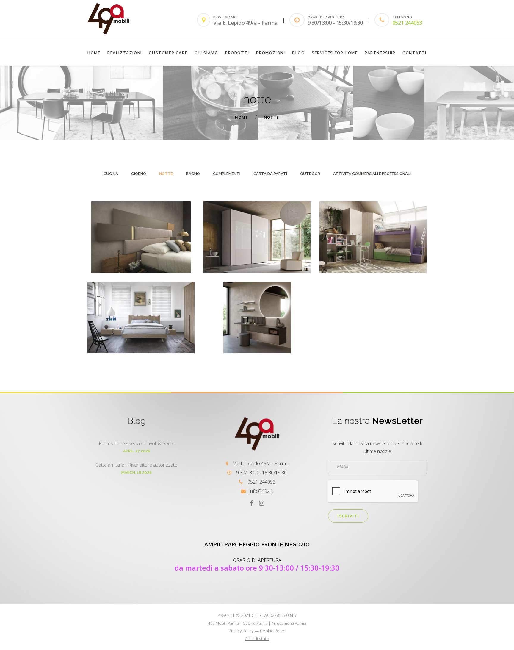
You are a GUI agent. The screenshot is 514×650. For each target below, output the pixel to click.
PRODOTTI (237, 53)
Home (93, 53)
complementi (226, 173)
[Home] (108, 32)
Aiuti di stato (257, 638)
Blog (298, 53)
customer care (168, 53)
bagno (193, 173)
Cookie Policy (272, 631)
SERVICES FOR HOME (335, 53)
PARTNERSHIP (380, 53)
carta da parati (270, 173)
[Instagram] (261, 503)
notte (271, 117)
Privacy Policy (241, 631)
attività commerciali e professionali (372, 173)
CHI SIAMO (206, 53)
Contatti (414, 53)
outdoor (310, 173)
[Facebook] (251, 503)
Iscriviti (348, 516)
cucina (111, 173)
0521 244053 (407, 22)
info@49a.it (261, 491)
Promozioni (270, 53)
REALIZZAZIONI (124, 53)
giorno (138, 173)
